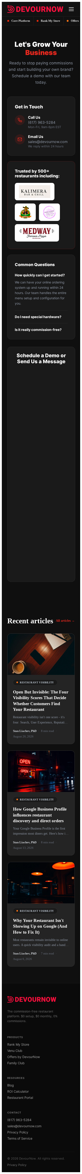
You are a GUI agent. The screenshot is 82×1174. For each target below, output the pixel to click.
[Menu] (71, 9)
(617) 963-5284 (41, 122)
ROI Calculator (18, 1091)
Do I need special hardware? (38, 317)
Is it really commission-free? (38, 329)
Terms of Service (19, 1138)
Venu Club (14, 1051)
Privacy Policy (17, 1132)
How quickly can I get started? (40, 275)
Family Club (16, 1063)
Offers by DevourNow (23, 1057)
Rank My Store (18, 1044)
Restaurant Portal (20, 1098)
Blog (10, 1085)
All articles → (65, 620)
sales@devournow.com (48, 141)
